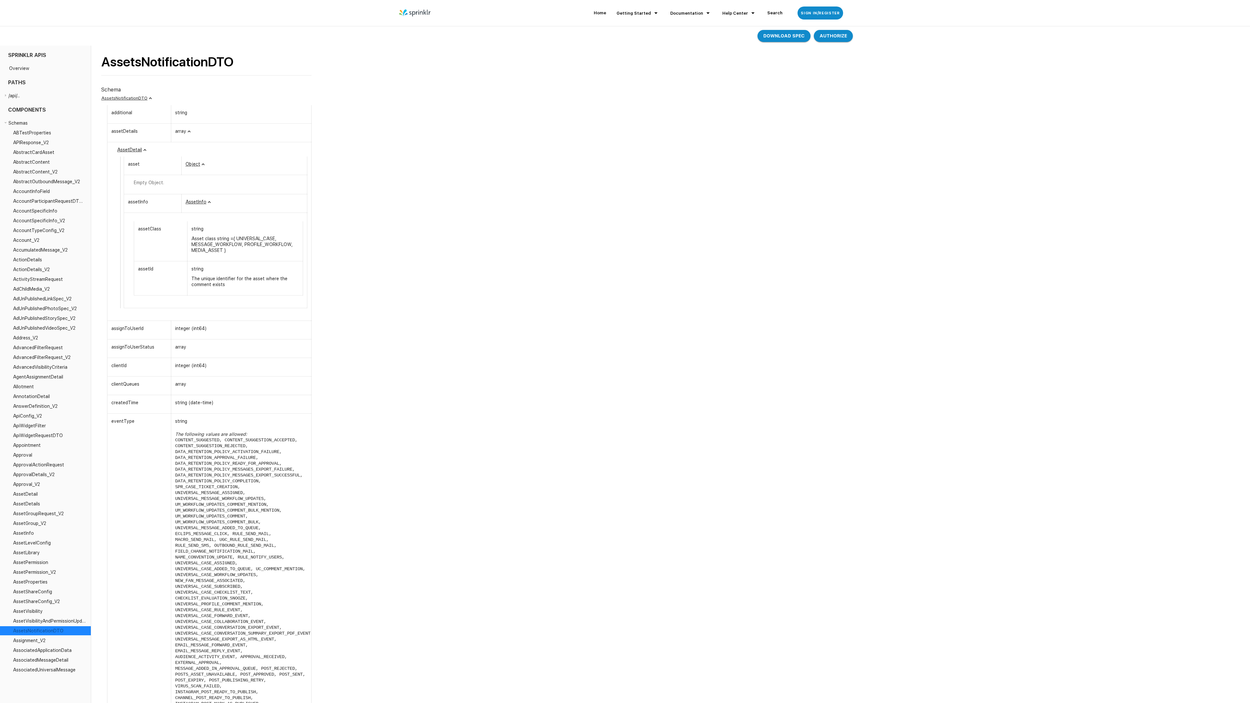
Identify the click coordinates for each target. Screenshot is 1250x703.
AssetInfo (196, 201)
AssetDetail (129, 149)
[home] (415, 13)
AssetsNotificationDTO (124, 98)
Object (193, 164)
